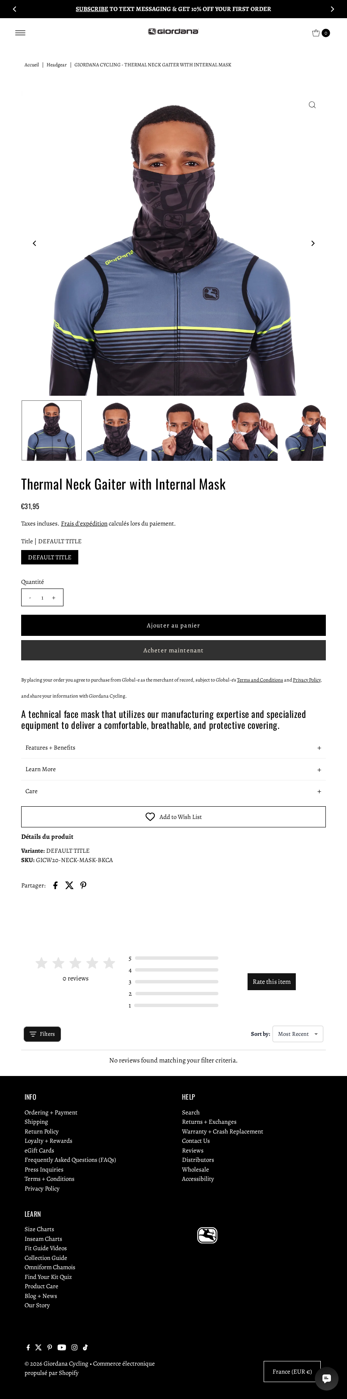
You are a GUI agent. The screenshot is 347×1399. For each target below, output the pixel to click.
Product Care (41, 1286)
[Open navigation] (20, 33)
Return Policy (42, 1131)
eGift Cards (39, 1150)
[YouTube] (62, 1348)
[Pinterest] (49, 1348)
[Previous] (14, 9)
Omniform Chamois (50, 1267)
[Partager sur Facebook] (55, 884)
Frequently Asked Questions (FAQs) (70, 1159)
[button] (173, 748)
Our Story (37, 1305)
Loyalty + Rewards (48, 1140)
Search (191, 1112)
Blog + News (41, 1296)
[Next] (332, 9)
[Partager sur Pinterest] (83, 884)
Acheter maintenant (173, 650)
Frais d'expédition (84, 523)
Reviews (193, 1150)
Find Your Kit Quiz (48, 1277)
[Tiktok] (85, 1348)
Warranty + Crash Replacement (222, 1131)
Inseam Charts (43, 1239)
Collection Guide (46, 1258)
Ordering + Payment (51, 1112)
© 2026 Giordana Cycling (56, 1363)
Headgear (57, 64)
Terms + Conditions (49, 1179)
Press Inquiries (44, 1169)
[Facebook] (28, 1348)
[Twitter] (38, 1348)
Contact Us (196, 1140)
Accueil (32, 64)
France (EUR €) (292, 1371)
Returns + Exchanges (209, 1121)
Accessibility (198, 1179)
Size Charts (39, 1229)
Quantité (32, 582)
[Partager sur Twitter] (69, 884)
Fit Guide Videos (46, 1248)
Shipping (36, 1121)
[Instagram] (74, 1348)
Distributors (198, 1159)
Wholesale (195, 1169)
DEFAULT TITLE (50, 557)
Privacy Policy (42, 1188)
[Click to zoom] (312, 105)
